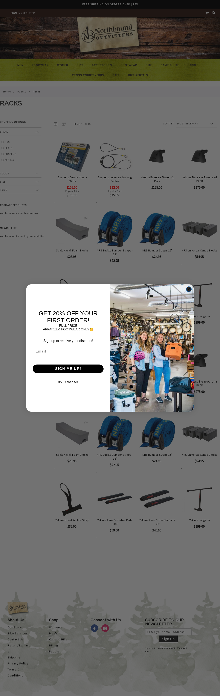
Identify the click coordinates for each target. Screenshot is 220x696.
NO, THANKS (68, 381)
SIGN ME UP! (68, 369)
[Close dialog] (189, 289)
